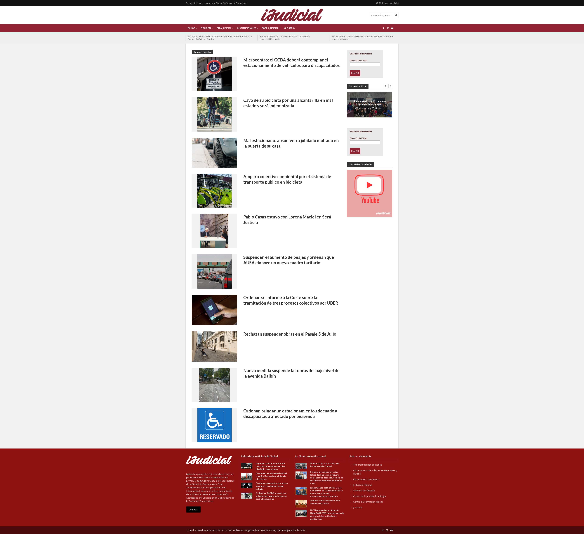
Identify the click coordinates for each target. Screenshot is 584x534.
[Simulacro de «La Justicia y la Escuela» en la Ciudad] (301, 465)
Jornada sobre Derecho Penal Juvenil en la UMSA (325, 502)
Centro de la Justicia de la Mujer (369, 496)
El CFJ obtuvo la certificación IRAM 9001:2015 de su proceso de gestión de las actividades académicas (327, 514)
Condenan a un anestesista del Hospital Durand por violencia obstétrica (271, 476)
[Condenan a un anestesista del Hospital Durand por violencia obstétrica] (246, 476)
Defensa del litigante (364, 490)
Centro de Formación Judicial (368, 501)
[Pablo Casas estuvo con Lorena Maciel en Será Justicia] (214, 231)
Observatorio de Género (366, 479)
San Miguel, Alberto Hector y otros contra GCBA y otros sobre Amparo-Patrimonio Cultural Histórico (220, 37)
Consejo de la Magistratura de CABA (287, 530)
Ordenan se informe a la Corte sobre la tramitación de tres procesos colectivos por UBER (290, 300)
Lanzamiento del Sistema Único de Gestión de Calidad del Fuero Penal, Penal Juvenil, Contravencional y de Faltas (326, 492)
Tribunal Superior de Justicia (367, 464)
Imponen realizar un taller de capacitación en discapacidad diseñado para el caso (270, 466)
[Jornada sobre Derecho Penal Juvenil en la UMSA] (301, 503)
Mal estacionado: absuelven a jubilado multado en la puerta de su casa (291, 143)
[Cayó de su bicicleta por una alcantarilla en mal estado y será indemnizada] (214, 114)
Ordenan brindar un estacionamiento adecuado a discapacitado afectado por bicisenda (290, 413)
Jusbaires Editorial (362, 484)
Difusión (206, 28)
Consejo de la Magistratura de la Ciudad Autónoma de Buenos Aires (217, 3)
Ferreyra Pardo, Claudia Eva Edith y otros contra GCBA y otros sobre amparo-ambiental (362, 37)
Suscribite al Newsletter (361, 54)
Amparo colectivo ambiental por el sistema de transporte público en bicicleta (287, 179)
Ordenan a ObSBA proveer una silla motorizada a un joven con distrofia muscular (271, 496)
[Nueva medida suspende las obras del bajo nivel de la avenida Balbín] (214, 384)
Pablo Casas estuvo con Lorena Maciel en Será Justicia (287, 219)
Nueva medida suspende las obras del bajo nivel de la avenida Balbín (291, 373)
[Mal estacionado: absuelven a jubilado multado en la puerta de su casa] (214, 152)
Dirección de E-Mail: (359, 60)
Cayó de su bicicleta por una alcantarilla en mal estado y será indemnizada (288, 103)
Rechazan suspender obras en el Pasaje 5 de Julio (289, 334)
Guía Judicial (224, 28)
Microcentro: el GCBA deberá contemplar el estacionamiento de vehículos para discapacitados (291, 62)
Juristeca (357, 507)
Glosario (289, 28)
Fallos (191, 28)
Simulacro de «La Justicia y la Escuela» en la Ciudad (369, 102)
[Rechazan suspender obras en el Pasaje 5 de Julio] (214, 346)
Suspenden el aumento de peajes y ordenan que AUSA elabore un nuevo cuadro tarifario (288, 260)
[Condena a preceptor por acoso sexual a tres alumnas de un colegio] (246, 485)
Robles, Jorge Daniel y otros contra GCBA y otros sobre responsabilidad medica (284, 37)
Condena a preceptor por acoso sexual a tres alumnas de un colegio (272, 486)
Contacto (193, 509)
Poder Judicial (270, 28)
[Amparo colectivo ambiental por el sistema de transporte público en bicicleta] (214, 190)
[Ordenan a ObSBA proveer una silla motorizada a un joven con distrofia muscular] (246, 495)
